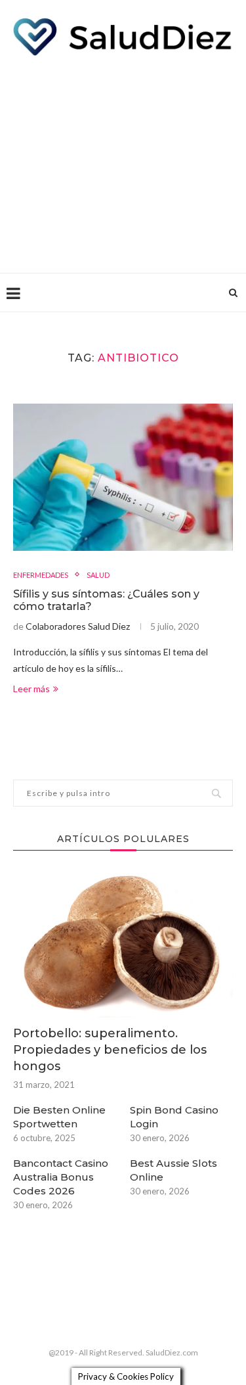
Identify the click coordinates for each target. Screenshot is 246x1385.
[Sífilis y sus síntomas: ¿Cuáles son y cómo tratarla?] (123, 477)
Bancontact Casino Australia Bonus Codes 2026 (60, 1177)
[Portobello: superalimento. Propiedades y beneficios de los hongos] (123, 943)
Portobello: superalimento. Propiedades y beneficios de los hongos (110, 1049)
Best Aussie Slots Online (173, 1170)
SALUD (98, 575)
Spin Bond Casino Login (174, 1117)
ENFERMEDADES (40, 575)
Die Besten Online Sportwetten (59, 1117)
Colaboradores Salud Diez (78, 626)
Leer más (31, 688)
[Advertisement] (123, 161)
